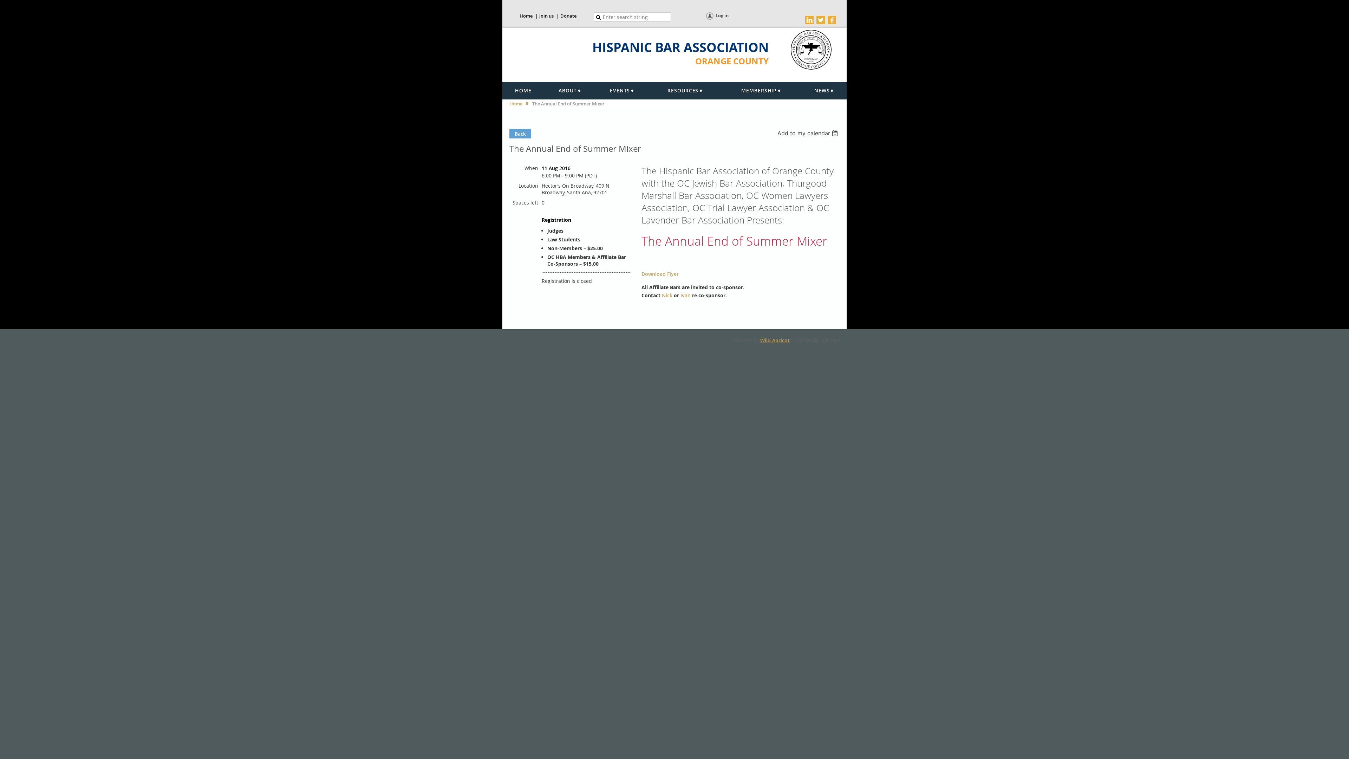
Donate (568, 16)
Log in (722, 15)
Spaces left (525, 202)
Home (526, 16)
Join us (546, 16)
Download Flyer (660, 274)
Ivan (685, 295)
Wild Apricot (775, 340)
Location (528, 185)
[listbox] (808, 133)
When (531, 168)
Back (520, 133)
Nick (667, 295)
